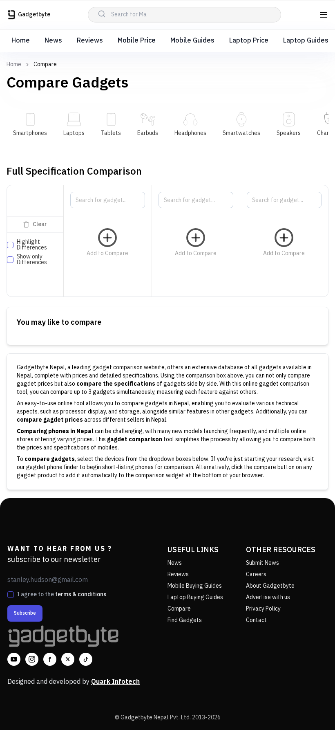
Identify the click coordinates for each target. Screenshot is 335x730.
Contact (256, 620)
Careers (256, 574)
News (53, 40)
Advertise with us (268, 597)
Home (20, 40)
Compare (179, 608)
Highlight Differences (32, 245)
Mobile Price (137, 40)
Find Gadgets (185, 620)
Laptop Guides (305, 40)
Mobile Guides (192, 40)
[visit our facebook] (49, 659)
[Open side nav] (323, 15)
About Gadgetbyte (270, 586)
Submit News (262, 563)
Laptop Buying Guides (195, 597)
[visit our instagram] (31, 659)
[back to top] (310, 709)
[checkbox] (10, 245)
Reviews (90, 40)
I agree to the (61, 595)
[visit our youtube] (13, 659)
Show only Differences (32, 259)
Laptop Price (248, 40)
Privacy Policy (263, 608)
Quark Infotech (115, 681)
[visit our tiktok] (85, 659)
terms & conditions (80, 594)
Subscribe (25, 613)
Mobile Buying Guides (195, 586)
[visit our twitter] (67, 659)
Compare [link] (45, 65)
